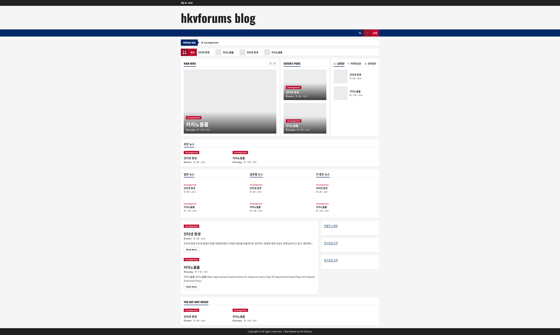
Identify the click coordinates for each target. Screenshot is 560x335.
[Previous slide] (270, 63)
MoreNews (290, 331)
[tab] (339, 64)
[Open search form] (360, 33)
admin (291, 96)
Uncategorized (211, 42)
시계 (375, 33)
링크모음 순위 (331, 243)
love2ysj (191, 130)
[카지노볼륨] (230, 101)
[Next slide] (274, 63)
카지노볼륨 (226, 52)
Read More (192, 250)
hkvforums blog (218, 17)
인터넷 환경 (202, 52)
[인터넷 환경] (207, 152)
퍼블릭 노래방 (331, 225)
